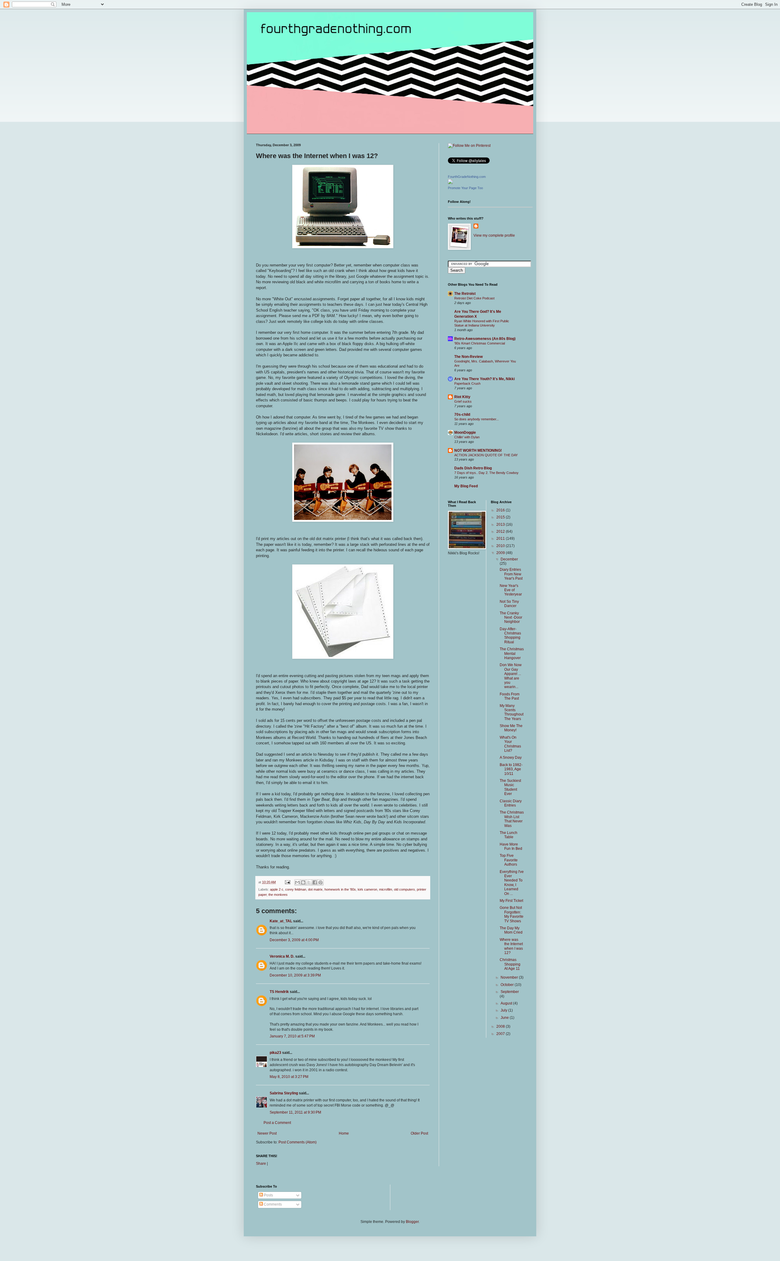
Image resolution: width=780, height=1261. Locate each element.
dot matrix (315, 889)
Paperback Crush (467, 383)
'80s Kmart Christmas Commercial (479, 343)
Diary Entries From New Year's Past (511, 574)
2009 (501, 553)
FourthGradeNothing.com (467, 176)
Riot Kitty (462, 397)
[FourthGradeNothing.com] (450, 183)
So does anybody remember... (476, 419)
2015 (501, 517)
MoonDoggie (465, 432)
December (509, 559)
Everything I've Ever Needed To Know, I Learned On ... (512, 883)
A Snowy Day (511, 757)
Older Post (419, 1133)
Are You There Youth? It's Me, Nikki (484, 379)
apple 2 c (276, 889)
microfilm (385, 889)
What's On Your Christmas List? (510, 744)
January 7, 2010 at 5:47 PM (292, 1036)
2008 (501, 1026)
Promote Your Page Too (465, 188)
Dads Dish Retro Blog (473, 468)
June (505, 1018)
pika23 (275, 1053)
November (510, 977)
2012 (501, 531)
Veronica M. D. (282, 956)
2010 (501, 546)
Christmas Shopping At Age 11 (510, 964)
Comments (272, 1204)
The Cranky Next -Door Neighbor (511, 617)
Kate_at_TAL (281, 921)
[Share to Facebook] (315, 882)
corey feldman (295, 889)
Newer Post (267, 1133)
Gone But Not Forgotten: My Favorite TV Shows (511, 914)
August (507, 1003)
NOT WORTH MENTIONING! (478, 450)
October (508, 985)
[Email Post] (287, 882)
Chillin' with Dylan (467, 437)
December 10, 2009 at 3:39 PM (295, 975)
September (510, 992)
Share (261, 1163)
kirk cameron (367, 889)
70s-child (462, 414)
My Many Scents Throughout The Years (511, 712)
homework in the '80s (340, 889)
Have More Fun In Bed (511, 846)
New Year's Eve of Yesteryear (511, 590)
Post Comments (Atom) (297, 1142)
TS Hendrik (279, 992)
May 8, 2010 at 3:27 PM (289, 1077)
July (504, 1010)
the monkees (278, 894)
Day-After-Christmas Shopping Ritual (510, 635)
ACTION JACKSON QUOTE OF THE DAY (486, 455)
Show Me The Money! (511, 728)
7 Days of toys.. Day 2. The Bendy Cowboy (486, 473)
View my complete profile (494, 235)
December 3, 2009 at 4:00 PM (294, 940)
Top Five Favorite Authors (509, 860)
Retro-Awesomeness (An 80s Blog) (485, 339)
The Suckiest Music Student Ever (510, 787)
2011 (501, 538)
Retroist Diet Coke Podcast (474, 298)
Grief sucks (463, 401)
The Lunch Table (508, 835)
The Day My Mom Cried (511, 930)
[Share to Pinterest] (320, 882)
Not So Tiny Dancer (509, 603)
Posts (268, 1195)
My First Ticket (511, 901)
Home (344, 1133)
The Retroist (465, 293)
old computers (404, 889)
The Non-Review (468, 357)
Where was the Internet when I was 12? (511, 946)
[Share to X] (309, 882)
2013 (501, 524)
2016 (501, 510)
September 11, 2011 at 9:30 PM (295, 1112)
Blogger (412, 1222)
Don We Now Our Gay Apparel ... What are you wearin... (511, 676)
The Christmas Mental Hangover (512, 653)
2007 (501, 1034)
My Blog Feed (466, 486)
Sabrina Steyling (284, 1093)
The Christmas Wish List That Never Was (512, 819)
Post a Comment (277, 1123)
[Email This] (297, 882)
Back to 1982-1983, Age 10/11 (511, 769)
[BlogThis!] (303, 882)
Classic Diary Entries (511, 803)
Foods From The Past (509, 696)
